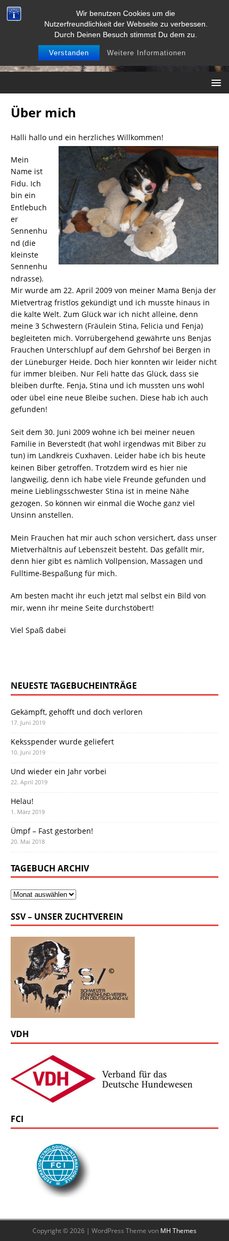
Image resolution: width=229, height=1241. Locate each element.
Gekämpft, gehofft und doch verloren (77, 712)
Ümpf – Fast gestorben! (52, 831)
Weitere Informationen (146, 53)
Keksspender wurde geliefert (62, 742)
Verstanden (69, 53)
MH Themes (178, 1230)
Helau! (22, 801)
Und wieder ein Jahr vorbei (59, 771)
